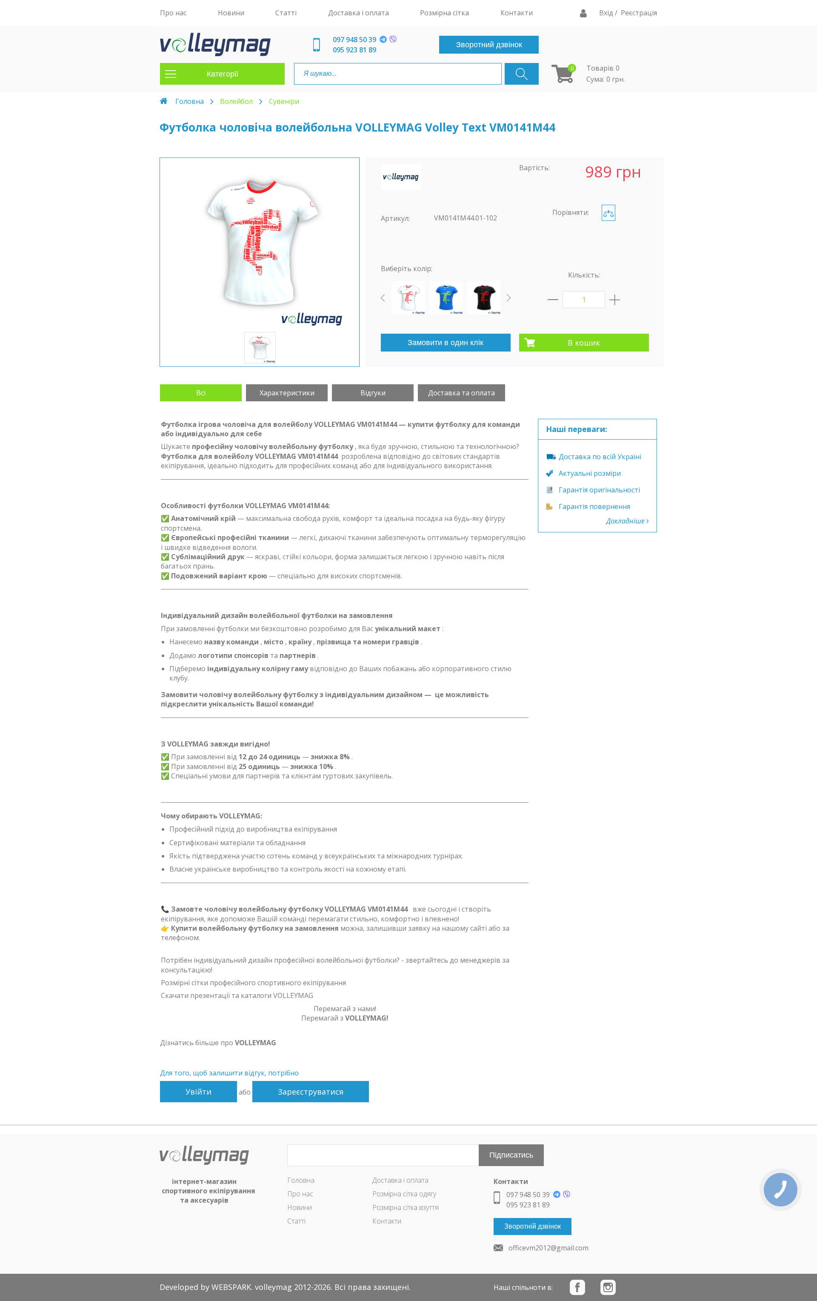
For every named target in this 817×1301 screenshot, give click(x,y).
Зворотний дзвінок (489, 44)
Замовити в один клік (445, 342)
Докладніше (626, 521)
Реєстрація (639, 12)
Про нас (300, 1193)
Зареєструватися (310, 1092)
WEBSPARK (231, 1287)
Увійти (198, 1092)
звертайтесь (427, 960)
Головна (189, 101)
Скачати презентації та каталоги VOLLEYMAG (237, 995)
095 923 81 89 (354, 49)
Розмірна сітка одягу (404, 1193)
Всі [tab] (201, 392)
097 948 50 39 (354, 39)
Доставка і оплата (400, 1180)
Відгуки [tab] (373, 392)
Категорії (222, 74)
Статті (296, 1221)
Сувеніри (284, 101)
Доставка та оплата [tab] (461, 392)
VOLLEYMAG (255, 1042)
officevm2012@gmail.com (548, 1247)
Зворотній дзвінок (532, 1226)
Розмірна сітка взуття (405, 1207)
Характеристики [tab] (287, 392)
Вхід (607, 12)
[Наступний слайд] (509, 297)
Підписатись (511, 1155)
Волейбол (236, 101)
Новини (299, 1207)
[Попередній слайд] (383, 297)
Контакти (386, 1221)
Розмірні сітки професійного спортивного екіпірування (253, 982)
